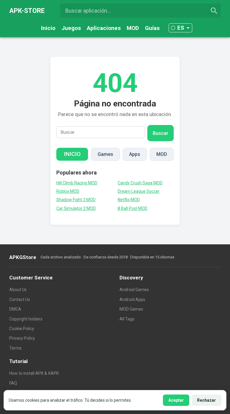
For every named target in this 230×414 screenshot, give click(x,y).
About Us (18, 289)
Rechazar (206, 400)
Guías (152, 28)
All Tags (126, 319)
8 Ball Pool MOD (132, 208)
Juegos (71, 28)
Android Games (134, 289)
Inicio (48, 28)
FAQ (13, 383)
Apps (134, 154)
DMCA (15, 309)
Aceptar (176, 400)
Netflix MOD (129, 199)
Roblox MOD (67, 191)
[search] (214, 11)
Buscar (160, 133)
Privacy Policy (22, 338)
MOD (133, 28)
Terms (15, 348)
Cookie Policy (21, 328)
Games (105, 154)
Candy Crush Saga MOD (140, 182)
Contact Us (19, 299)
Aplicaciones (104, 28)
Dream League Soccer (139, 191)
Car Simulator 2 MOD (76, 208)
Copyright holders (26, 319)
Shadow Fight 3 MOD (76, 199)
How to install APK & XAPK (34, 373)
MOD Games (131, 309)
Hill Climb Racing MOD (76, 182)
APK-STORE (27, 10)
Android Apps (132, 299)
